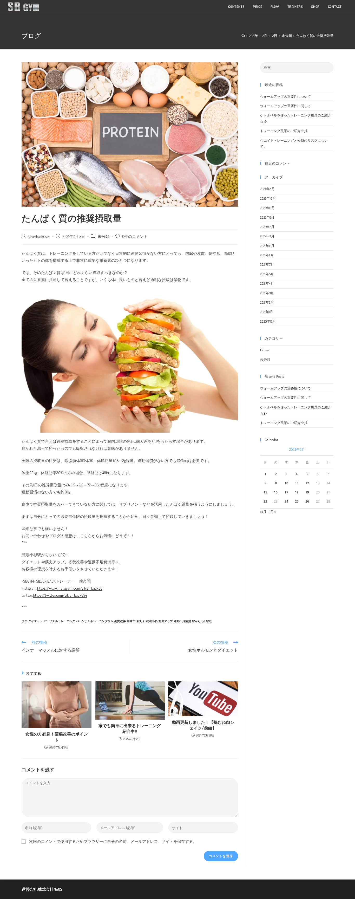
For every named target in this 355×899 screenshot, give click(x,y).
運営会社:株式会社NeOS (42, 889)
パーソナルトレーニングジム (94, 621)
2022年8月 (267, 217)
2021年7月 (267, 264)
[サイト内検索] (296, 67)
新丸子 (140, 621)
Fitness (264, 350)
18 (297, 492)
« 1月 (263, 512)
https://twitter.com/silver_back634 (60, 595)
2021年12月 (267, 246)
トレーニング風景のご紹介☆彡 (283, 131)
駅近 (209, 621)
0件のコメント (135, 236)
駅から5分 (198, 621)
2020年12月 (268, 321)
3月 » (272, 512)
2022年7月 (267, 227)
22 (265, 501)
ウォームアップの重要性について (285, 96)
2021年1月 (266, 312)
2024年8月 (267, 189)
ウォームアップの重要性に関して (285, 106)
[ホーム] (243, 36)
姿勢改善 (120, 621)
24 (286, 501)
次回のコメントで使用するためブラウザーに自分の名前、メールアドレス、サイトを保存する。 (113, 841)
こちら (86, 535)
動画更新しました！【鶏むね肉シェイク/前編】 (203, 725)
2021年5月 (267, 274)
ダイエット (35, 621)
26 (307, 501)
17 (286, 492)
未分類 (103, 236)
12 (307, 483)
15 (265, 492)
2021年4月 (267, 283)
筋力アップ (166, 621)
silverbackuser (39, 236)
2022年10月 (268, 198)
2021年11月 (267, 255)
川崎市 (131, 621)
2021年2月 (267, 302)
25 (297, 501)
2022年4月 (267, 236)
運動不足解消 (182, 621)
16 (276, 492)
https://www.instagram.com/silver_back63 (69, 588)
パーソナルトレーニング (59, 621)
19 (307, 492)
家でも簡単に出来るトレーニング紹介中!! (129, 728)
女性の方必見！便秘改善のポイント (56, 736)
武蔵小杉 (151, 621)
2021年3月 (267, 293)
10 (286, 483)
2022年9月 (267, 208)
